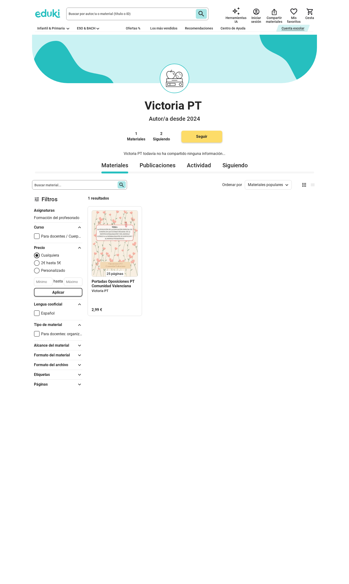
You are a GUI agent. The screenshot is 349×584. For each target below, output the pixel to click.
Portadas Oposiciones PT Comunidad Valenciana (113, 283)
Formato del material (52, 355)
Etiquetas (42, 374)
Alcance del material (51, 345)
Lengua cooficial (48, 304)
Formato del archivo (51, 365)
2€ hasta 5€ (51, 263)
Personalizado (53, 270)
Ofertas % (133, 28)
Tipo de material (48, 324)
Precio (39, 247)
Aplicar (58, 292)
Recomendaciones (199, 28)
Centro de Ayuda (233, 28)
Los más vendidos (163, 28)
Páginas (41, 384)
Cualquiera (50, 255)
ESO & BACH (86, 28)
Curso (39, 227)
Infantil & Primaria (51, 28)
